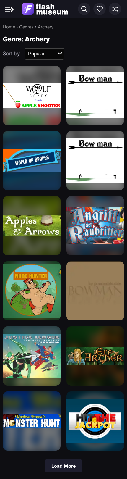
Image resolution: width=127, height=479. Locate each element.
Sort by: (12, 54)
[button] (84, 9)
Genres (26, 26)
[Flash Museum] (45, 9)
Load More (63, 466)
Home (9, 26)
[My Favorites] (99, 9)
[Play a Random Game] (115, 9)
